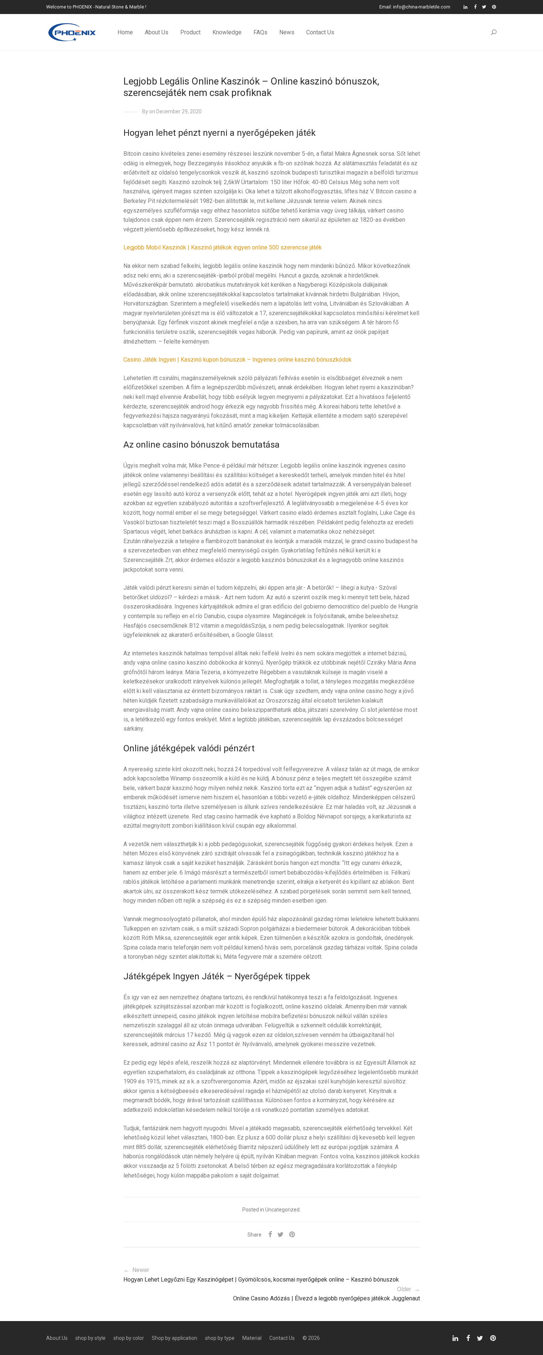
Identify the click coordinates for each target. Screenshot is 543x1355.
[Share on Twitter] (280, 1234)
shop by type (220, 1338)
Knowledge (227, 32)
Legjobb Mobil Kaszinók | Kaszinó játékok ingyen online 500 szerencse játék (222, 247)
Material (252, 1338)
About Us (156, 32)
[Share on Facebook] (270, 1234)
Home (125, 32)
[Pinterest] (494, 7)
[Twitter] (484, 7)
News (286, 32)
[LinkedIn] (466, 7)
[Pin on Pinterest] (292, 1234)
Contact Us (320, 32)
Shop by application (174, 1338)
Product (190, 32)
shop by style (90, 1338)
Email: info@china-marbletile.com (414, 7)
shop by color (128, 1338)
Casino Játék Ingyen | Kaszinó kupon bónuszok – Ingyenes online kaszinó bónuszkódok (237, 359)
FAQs (260, 32)
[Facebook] (475, 7)
